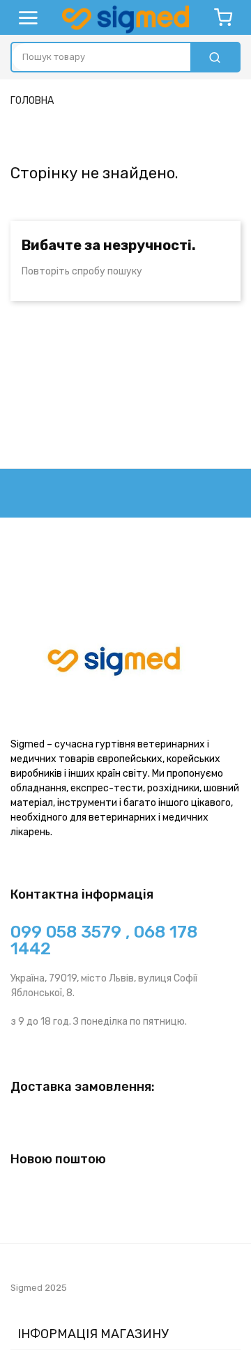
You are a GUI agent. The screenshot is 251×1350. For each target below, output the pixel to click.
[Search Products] (214, 57)
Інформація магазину (93, 1334)
